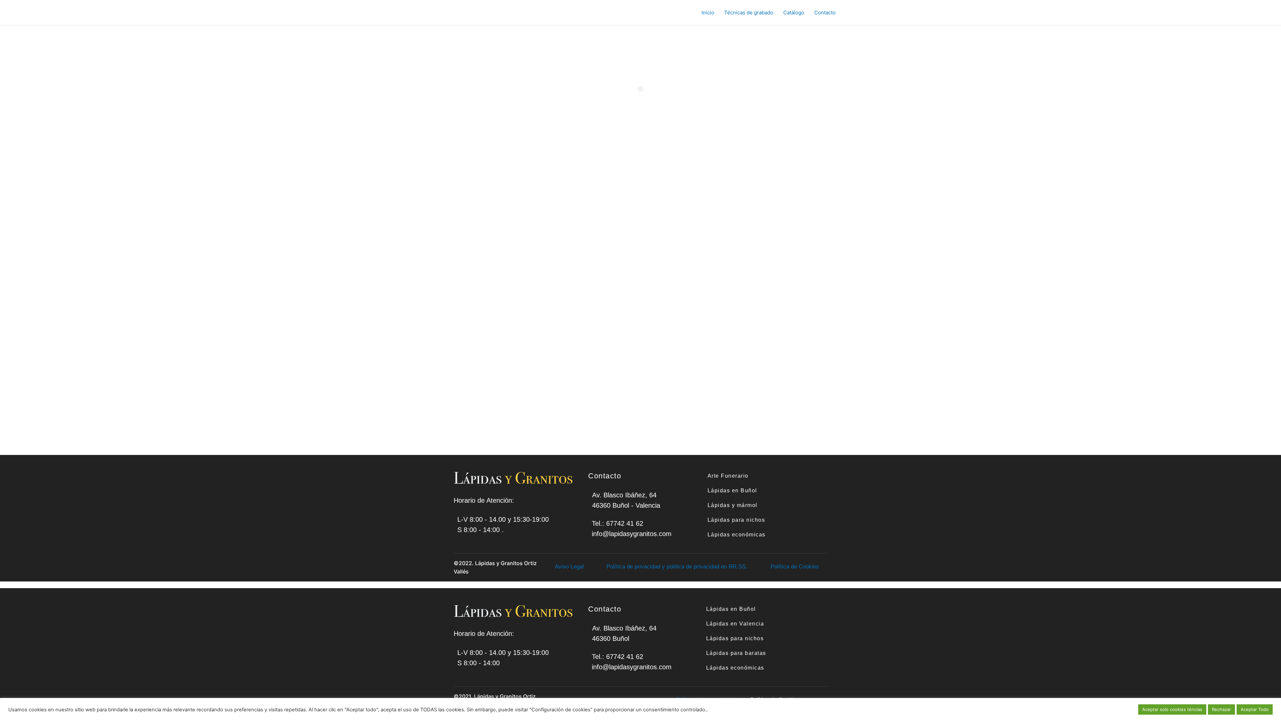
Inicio (708, 12)
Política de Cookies (795, 566)
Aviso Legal (569, 566)
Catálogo (793, 12)
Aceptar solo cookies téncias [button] (1172, 709)
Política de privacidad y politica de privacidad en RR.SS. (676, 566)
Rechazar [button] (1221, 709)
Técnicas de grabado (748, 12)
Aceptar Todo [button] (1255, 709)
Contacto (825, 12)
